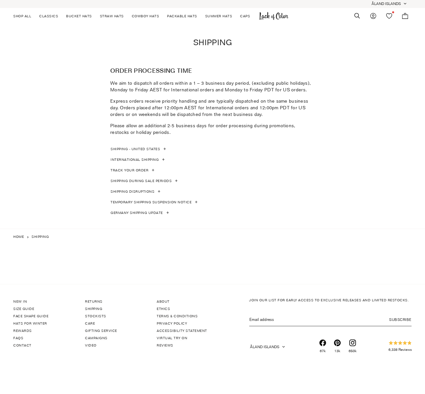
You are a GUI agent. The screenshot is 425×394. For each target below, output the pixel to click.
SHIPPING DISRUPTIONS (132, 191)
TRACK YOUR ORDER (129, 170)
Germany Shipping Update (137, 213)
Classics (48, 16)
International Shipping (135, 159)
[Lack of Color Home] (274, 16)
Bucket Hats (79, 16)
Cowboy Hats (145, 16)
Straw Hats (112, 16)
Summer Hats (218, 16)
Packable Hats (182, 16)
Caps (245, 16)
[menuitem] (24, 16)
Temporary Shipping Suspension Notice (151, 202)
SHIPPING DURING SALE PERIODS (141, 181)
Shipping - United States (135, 149)
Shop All (22, 16)
